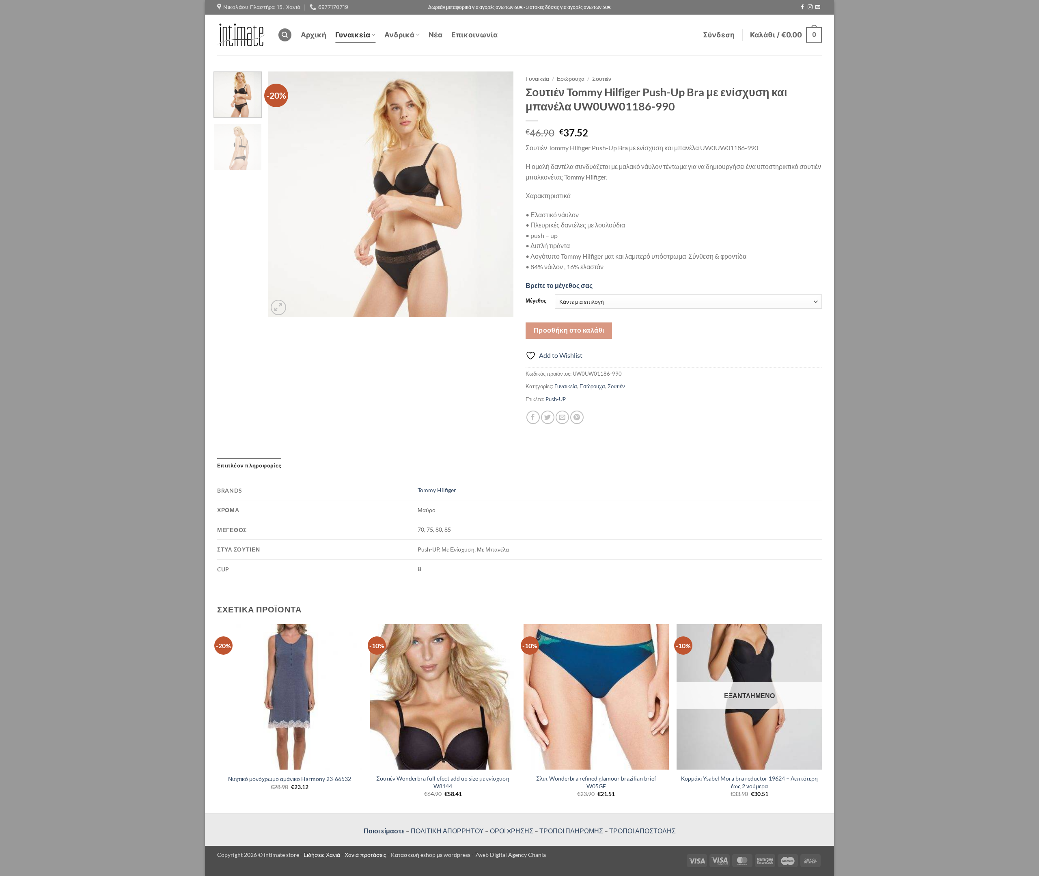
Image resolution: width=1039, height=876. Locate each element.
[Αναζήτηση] (284, 35)
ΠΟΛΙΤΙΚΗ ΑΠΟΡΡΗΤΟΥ (447, 831)
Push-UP (555, 399)
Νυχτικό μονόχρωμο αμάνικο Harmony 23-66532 (289, 778)
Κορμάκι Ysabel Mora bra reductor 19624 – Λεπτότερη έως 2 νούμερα (749, 782)
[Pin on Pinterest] (577, 417)
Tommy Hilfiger (437, 490)
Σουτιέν (601, 79)
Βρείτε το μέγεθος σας (559, 285)
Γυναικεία (352, 34)
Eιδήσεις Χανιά (322, 854)
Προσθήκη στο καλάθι (569, 330)
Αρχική (313, 34)
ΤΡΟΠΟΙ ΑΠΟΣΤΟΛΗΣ (642, 831)
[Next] (498, 194)
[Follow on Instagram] (810, 7)
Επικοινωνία (474, 34)
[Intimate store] (241, 35)
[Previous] (283, 194)
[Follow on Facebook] (802, 7)
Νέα (435, 34)
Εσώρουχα (570, 79)
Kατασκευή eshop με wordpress (430, 854)
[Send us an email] (817, 7)
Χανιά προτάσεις (366, 854)
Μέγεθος (536, 301)
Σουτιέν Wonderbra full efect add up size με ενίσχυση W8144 (442, 782)
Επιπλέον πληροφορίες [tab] (249, 466)
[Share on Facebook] (533, 417)
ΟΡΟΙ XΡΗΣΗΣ (511, 831)
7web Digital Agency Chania (510, 854)
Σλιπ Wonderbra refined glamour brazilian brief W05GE (596, 782)
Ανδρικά (399, 34)
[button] (719, 35)
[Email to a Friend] (562, 417)
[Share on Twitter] (547, 417)
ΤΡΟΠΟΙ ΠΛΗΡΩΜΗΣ (571, 831)
